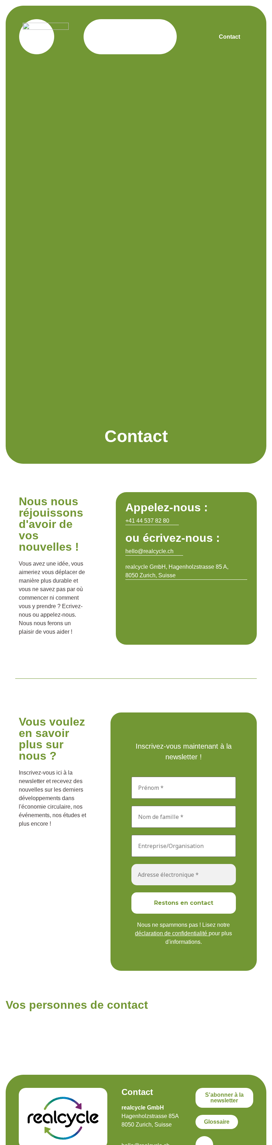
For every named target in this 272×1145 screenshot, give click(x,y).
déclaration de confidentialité (172, 933)
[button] (156, 37)
